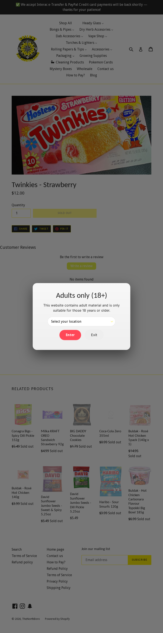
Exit (94, 335)
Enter (70, 335)
